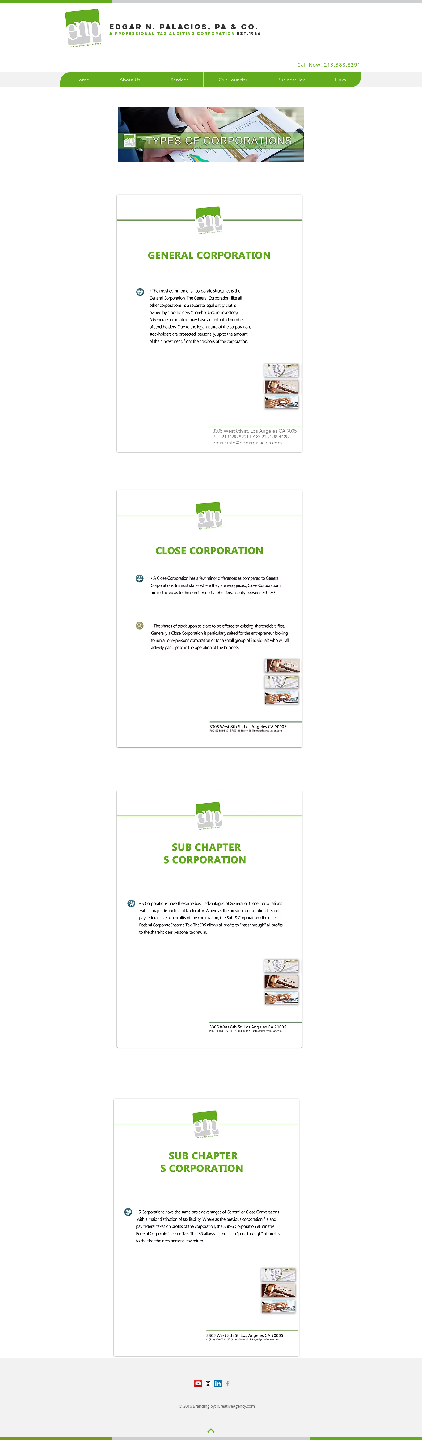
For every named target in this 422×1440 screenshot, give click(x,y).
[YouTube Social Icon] (198, 1383)
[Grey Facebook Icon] (228, 1383)
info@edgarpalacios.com (254, 442)
